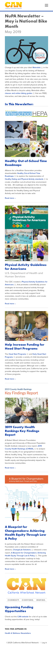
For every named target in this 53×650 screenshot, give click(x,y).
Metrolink (36, 67)
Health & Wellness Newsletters (18, 633)
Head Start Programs (17, 354)
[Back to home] (13, 5)
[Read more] (26, 50)
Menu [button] (46, 5)
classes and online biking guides (18, 93)
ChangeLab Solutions (22, 550)
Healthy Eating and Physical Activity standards (24, 179)
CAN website (22, 616)
